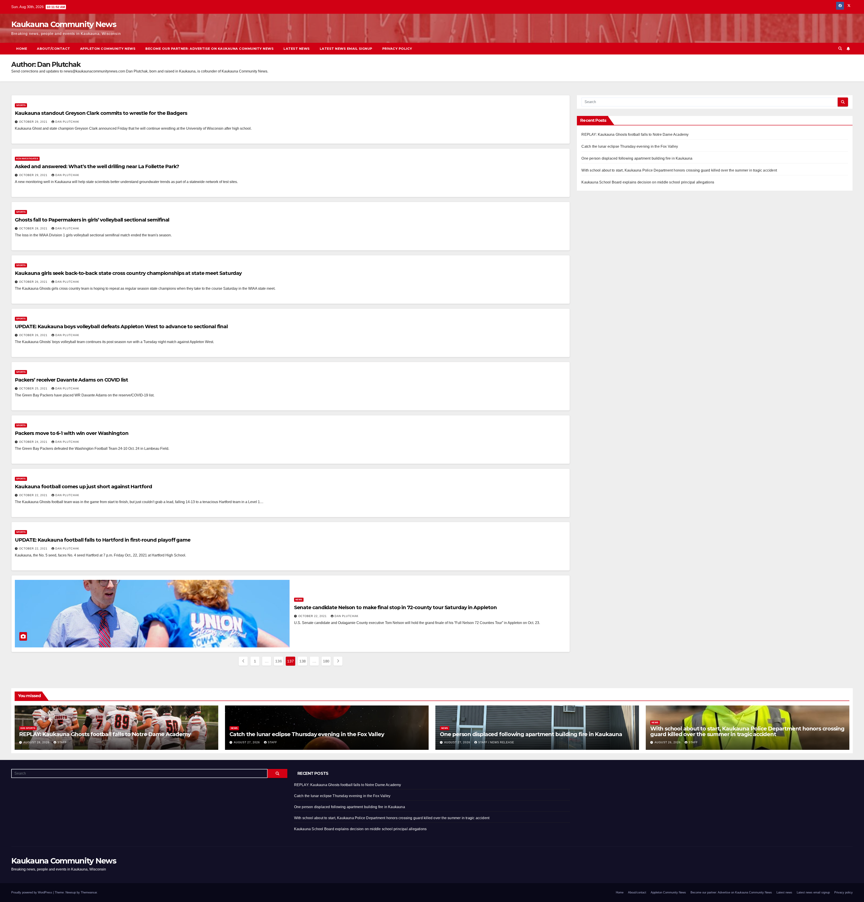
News (298, 599)
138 (302, 661)
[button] (840, 48)
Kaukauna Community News (63, 24)
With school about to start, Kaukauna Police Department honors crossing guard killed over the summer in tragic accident (679, 170)
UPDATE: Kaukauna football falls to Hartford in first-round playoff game (102, 540)
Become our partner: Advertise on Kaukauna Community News (209, 49)
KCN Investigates (27, 158)
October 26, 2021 (33, 281)
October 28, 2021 (33, 228)
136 (278, 661)
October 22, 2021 (33, 495)
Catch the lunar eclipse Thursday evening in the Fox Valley (629, 146)
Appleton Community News (108, 49)
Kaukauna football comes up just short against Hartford (83, 487)
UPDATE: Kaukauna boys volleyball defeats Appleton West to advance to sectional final (121, 326)
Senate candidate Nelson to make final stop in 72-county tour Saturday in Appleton (395, 607)
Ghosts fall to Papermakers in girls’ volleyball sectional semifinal (92, 220)
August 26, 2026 (668, 742)
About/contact (53, 49)
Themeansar (89, 892)
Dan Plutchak (67, 121)
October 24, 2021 (33, 441)
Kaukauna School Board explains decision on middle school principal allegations (647, 182)
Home (21, 49)
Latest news (297, 49)
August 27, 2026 (247, 742)
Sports (21, 105)
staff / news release (496, 742)
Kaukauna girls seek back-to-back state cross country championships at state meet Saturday (128, 273)
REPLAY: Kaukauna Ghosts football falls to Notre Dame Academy (634, 134)
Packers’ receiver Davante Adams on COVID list (71, 380)
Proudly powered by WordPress (32, 892)
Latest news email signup (346, 49)
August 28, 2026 (36, 742)
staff (62, 742)
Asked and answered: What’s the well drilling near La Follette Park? (97, 166)
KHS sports (27, 728)
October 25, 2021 (33, 388)
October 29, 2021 (33, 121)
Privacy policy (397, 49)
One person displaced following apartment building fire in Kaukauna (636, 158)
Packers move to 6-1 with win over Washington (71, 433)
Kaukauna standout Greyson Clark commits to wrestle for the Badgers (101, 113)
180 (326, 661)
